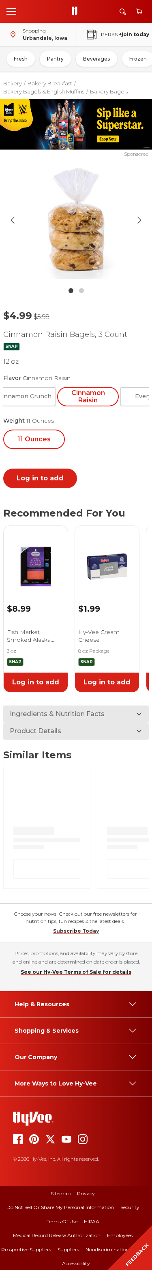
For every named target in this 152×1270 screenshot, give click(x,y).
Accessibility (76, 1263)
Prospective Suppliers (26, 1249)
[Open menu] (11, 11)
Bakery (12, 83)
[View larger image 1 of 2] (76, 220)
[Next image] (139, 220)
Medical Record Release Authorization (57, 1235)
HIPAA (91, 1221)
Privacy (86, 1193)
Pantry (55, 59)
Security (129, 1207)
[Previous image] (12, 220)
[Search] (122, 11)
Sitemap (61, 1193)
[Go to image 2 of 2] (81, 290)
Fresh (21, 59)
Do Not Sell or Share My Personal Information (60, 1207)
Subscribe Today (76, 931)
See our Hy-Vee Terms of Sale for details (76, 972)
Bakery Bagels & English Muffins (43, 91)
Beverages (96, 59)
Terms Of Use (62, 1221)
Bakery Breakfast (50, 83)
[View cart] (139, 11)
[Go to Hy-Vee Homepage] (76, 11)
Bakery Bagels (109, 91)
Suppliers (68, 1249)
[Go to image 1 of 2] (71, 290)
